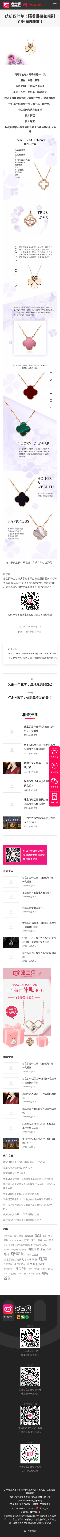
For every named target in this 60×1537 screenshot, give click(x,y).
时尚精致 (22, 1250)
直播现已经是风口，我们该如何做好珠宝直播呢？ (27, 1199)
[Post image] (12, 731)
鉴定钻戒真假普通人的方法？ (37, 892)
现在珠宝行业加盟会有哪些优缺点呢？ (39, 783)
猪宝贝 (18, 1254)
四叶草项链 (30, 632)
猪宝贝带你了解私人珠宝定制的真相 (39, 955)
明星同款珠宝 (36, 1249)
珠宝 (43, 1259)
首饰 (7, 1278)
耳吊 (5, 1274)
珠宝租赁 (19, 1264)
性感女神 (18, 1240)
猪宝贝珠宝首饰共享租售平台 (20, 1259)
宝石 (45, 1236)
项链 (45, 1273)
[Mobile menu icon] (55, 5)
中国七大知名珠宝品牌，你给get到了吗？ (39, 819)
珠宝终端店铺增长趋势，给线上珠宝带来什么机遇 (39, 801)
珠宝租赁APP (36, 1264)
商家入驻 (40, 1489)
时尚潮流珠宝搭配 (23, 1245)
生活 (30, 1269)
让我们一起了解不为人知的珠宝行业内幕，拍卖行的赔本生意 (39, 940)
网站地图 (30, 1493)
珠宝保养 (8, 1264)
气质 (49, 1249)
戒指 (33, 1240)
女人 (16, 1236)
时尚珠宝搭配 (39, 1244)
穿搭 (50, 1268)
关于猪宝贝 (9, 1489)
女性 (21, 1236)
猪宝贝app (27, 614)
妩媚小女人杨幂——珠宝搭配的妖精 (39, 765)
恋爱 (26, 1240)
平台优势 (20, 1489)
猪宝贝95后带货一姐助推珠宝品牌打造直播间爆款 (39, 746)
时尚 (11, 1244)
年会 (50, 1236)
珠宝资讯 (30, 1489)
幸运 (39, 632)
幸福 (6, 1240)
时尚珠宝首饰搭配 (11, 1250)
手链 (40, 1240)
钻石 (38, 1273)
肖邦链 (31, 1274)
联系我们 (51, 1489)
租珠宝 (43, 1269)
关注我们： (9, 1317)
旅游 (5, 1245)
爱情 (6, 1254)
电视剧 (36, 1269)
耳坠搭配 (12, 1274)
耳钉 (25, 1274)
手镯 (45, 1240)
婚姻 (38, 1235)
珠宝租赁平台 (9, 1269)
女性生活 (29, 1236)
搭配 (51, 1240)
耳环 (19, 1274)
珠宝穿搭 (21, 1268)
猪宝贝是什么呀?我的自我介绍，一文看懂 (39, 728)
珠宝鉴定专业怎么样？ (33, 907)
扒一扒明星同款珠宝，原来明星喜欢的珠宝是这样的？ (27, 1207)
